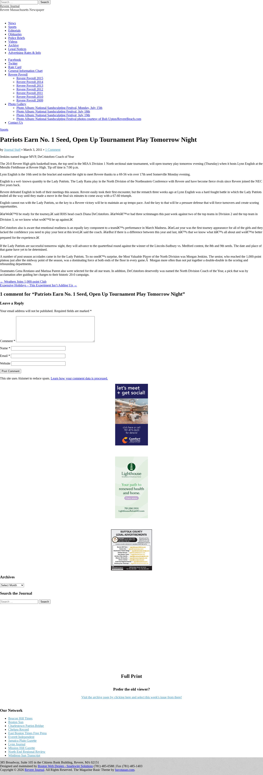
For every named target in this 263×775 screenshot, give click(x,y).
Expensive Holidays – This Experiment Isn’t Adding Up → (38, 285)
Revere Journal (10, 6)
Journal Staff (12, 149)
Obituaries (15, 34)
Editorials (14, 30)
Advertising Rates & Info (24, 52)
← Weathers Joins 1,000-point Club (23, 281)
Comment (7, 341)
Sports (12, 27)
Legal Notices (17, 49)
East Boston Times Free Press (27, 733)
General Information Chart (25, 71)
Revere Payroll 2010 (29, 96)
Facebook (14, 59)
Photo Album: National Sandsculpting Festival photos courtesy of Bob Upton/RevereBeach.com (78, 119)
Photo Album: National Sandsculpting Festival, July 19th (53, 115)
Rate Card (14, 67)
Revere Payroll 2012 (29, 89)
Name (5, 348)
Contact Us (15, 122)
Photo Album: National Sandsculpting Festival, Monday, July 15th (59, 108)
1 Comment (52, 149)
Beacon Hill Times (20, 718)
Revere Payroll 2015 (29, 78)
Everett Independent (21, 737)
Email (5, 356)
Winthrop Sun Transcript (24, 755)
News (12, 23)
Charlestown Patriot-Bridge (26, 726)
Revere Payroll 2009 (29, 100)
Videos (12, 41)
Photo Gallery (17, 104)
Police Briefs (16, 38)
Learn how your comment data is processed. (79, 378)
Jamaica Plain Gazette (22, 740)
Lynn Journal (16, 744)
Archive (13, 45)
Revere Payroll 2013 (29, 85)
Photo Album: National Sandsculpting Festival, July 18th (53, 111)
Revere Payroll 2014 (29, 82)
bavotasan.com (124, 770)
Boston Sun (15, 722)
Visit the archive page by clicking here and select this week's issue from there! (131, 697)
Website (5, 363)
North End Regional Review (26, 751)
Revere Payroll (18, 74)
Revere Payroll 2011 (29, 93)
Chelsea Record (18, 729)
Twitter (12, 63)
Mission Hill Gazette (21, 748)
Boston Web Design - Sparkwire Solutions (65, 766)
